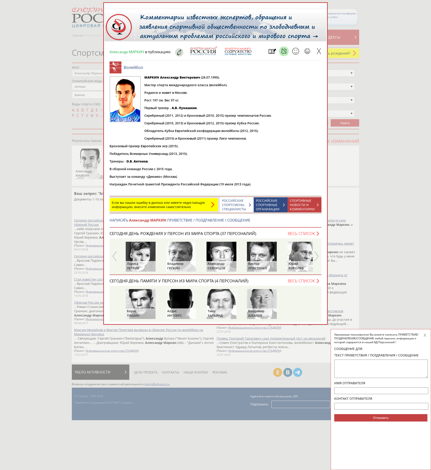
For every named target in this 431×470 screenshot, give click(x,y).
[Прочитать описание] (284, 51)
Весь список (301, 233)
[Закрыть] (319, 51)
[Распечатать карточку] (307, 51)
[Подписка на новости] (272, 51)
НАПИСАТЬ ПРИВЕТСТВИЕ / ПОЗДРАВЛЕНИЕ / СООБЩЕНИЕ (180, 220)
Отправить (381, 417)
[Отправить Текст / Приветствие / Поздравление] (295, 51)
